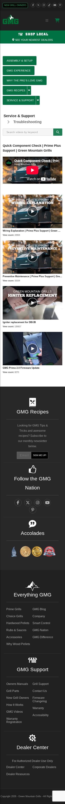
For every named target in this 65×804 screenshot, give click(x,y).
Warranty (38, 708)
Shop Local (36, 34)
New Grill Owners (15, 5)
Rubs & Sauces (16, 630)
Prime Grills (13, 609)
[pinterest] (60, 5)
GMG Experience (19, 70)
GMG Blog (39, 609)
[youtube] (54, 5)
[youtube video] (32, 211)
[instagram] (44, 5)
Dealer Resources (18, 774)
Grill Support (40, 683)
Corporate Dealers (44, 767)
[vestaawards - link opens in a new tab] (25, 552)
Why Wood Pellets (18, 644)
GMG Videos (14, 711)
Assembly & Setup (19, 60)
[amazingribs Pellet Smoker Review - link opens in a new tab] (37, 552)
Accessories (14, 637)
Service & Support (20, 100)
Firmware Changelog (39, 699)
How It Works (14, 704)
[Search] (57, 132)
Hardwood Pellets (17, 623)
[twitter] (38, 5)
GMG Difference (42, 637)
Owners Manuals (17, 683)
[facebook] (33, 5)
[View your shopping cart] (57, 20)
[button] (29, 90)
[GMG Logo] (11, 19)
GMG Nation (40, 630)
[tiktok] (49, 5)
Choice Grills (14, 616)
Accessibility (40, 715)
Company (38, 616)
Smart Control (41, 623)
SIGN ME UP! (39, 455)
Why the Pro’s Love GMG (25, 80)
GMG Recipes (16, 90)
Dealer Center (15, 767)
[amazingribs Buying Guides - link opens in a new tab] (13, 552)
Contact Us (39, 690)
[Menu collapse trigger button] (47, 20)
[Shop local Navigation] (32, 36)
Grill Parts (12, 690)
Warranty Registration (14, 720)
